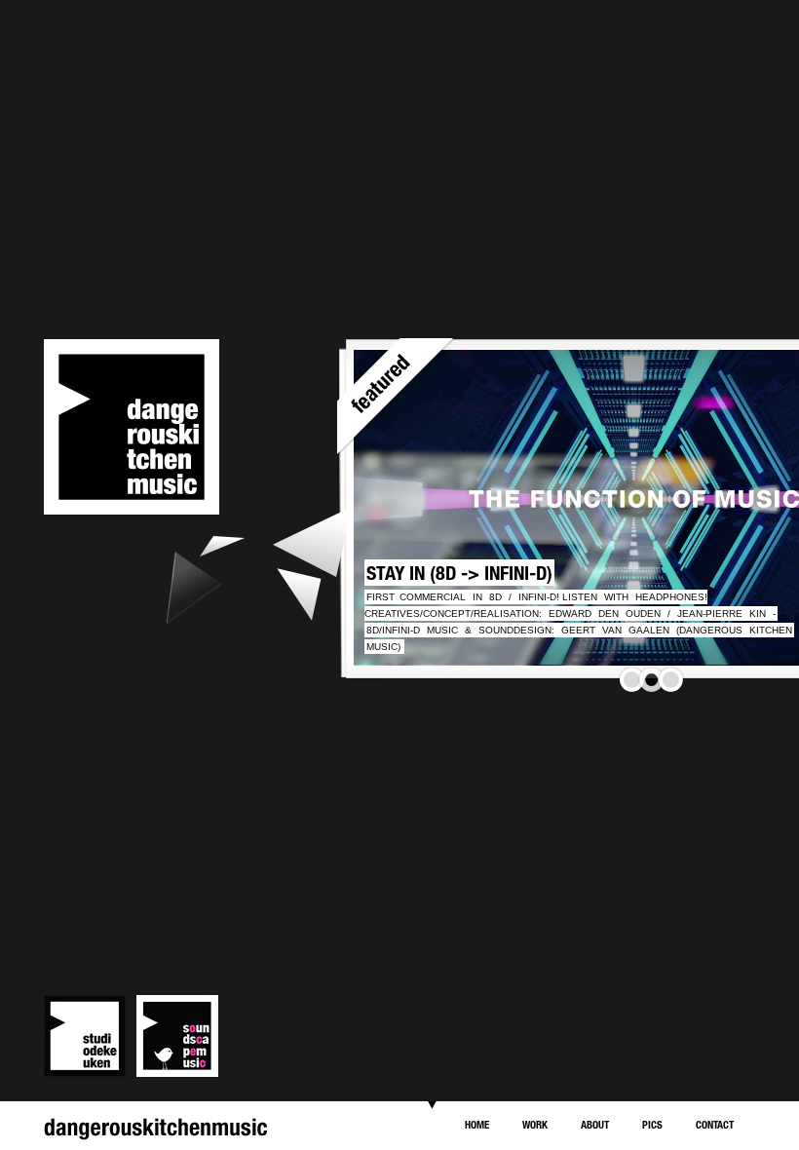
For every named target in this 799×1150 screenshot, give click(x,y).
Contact (715, 1124)
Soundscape (177, 1036)
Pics (652, 1124)
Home (477, 1124)
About (595, 1124)
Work (535, 1124)
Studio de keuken (85, 1036)
